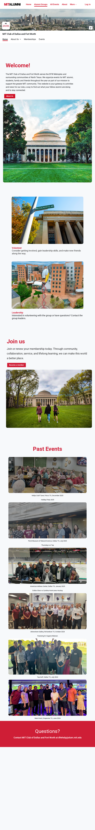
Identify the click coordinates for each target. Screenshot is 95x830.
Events (42, 39)
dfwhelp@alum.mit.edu (70, 737)
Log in (88, 4)
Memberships (30, 39)
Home (5, 39)
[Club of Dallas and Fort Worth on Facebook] (91, 28)
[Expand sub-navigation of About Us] (20, 39)
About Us (15, 39)
